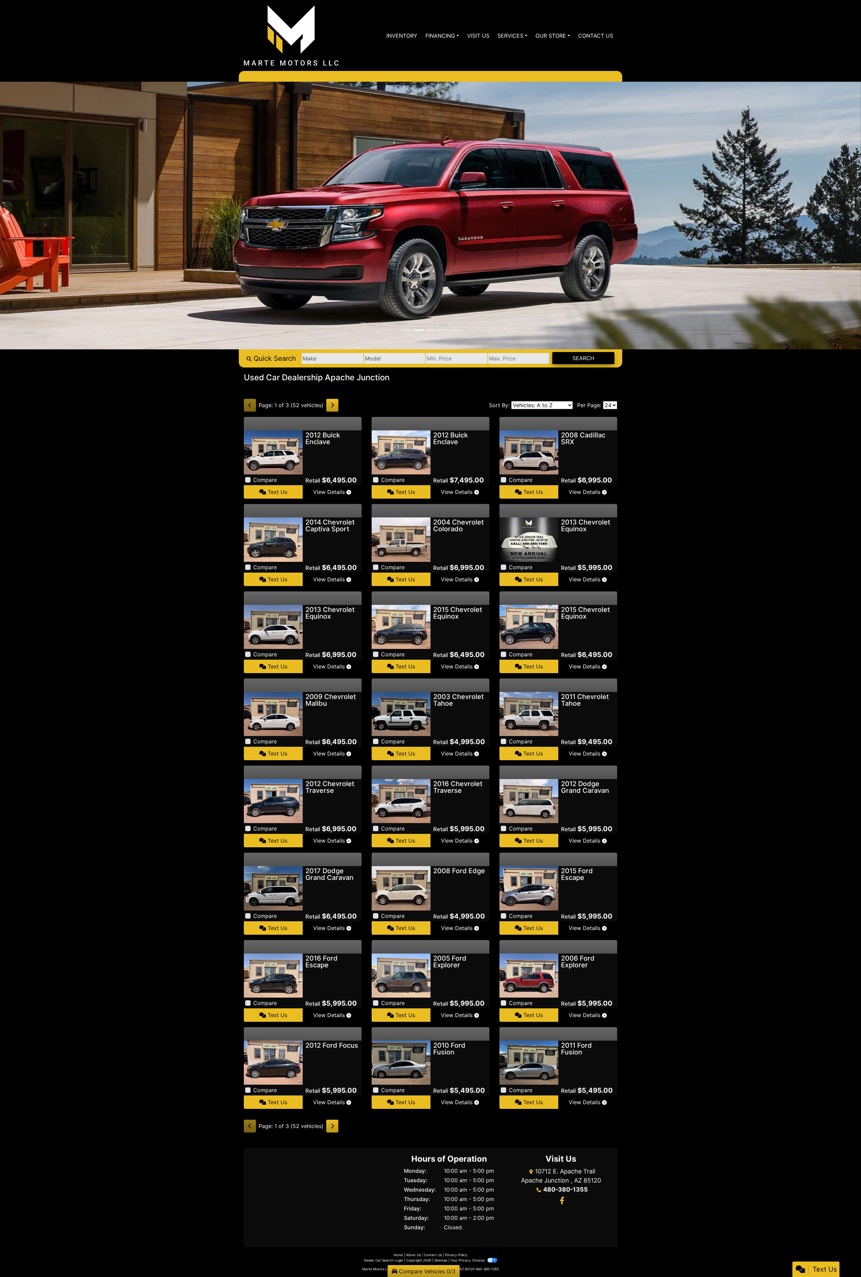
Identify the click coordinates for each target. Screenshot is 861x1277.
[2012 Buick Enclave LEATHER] (273, 452)
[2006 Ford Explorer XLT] (528, 975)
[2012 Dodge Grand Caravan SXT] (528, 800)
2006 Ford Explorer (578, 961)
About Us (413, 1255)
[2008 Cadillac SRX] (528, 452)
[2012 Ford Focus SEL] (273, 1062)
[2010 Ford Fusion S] (401, 1062)
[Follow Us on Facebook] (561, 1201)
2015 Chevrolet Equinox (457, 613)
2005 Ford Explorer (449, 961)
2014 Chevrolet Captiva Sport (329, 525)
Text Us (276, 492)
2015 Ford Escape (577, 874)
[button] (6, 215)
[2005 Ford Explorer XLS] (401, 975)
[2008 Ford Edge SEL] (401, 887)
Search (583, 358)
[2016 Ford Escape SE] (273, 975)
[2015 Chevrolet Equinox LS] (401, 626)
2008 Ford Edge (459, 871)
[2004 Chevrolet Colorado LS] (401, 539)
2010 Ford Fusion (449, 1048)
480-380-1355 (565, 1189)
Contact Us (433, 1255)
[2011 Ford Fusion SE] (528, 1062)
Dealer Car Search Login (383, 1260)
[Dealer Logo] (291, 35)
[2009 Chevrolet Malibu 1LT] (273, 713)
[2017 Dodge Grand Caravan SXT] (273, 887)
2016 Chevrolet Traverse (457, 787)
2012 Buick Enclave (322, 438)
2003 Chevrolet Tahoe (458, 700)
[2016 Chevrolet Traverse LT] (401, 800)
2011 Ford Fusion (576, 1048)
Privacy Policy (456, 1255)
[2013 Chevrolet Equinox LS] (273, 626)
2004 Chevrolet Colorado (458, 525)
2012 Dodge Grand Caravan (585, 787)
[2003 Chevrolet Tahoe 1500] (401, 713)
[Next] (332, 405)
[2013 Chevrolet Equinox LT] (528, 539)
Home (398, 1255)
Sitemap (440, 1260)
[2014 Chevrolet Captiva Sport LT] (273, 539)
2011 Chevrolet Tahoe (585, 700)
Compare (265, 479)
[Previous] (250, 405)
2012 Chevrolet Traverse (329, 787)
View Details (329, 492)
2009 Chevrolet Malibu (330, 700)
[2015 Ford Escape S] (528, 887)
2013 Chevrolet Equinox (585, 525)
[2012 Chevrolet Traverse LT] (273, 800)
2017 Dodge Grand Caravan (329, 874)
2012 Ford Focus (331, 1045)
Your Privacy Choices (468, 1260)
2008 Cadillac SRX (583, 438)
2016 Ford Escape (321, 961)
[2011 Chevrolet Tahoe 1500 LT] (528, 713)
